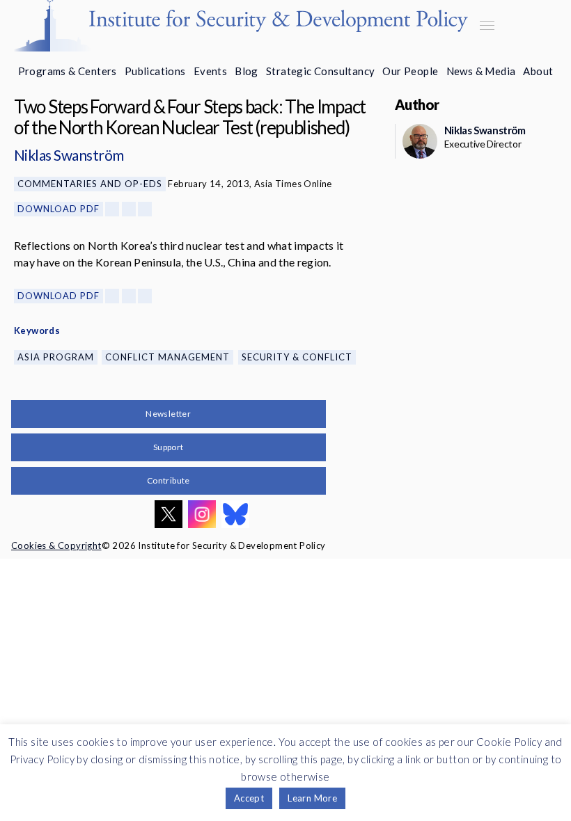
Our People (410, 71)
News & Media (481, 71)
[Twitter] (129, 209)
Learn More (312, 798)
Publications (155, 71)
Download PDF (58, 208)
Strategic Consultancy (320, 71)
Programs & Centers (67, 71)
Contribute (168, 480)
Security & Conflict (297, 356)
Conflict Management (167, 356)
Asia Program (55, 356)
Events (210, 71)
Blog (246, 71)
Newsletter (168, 413)
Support (168, 447)
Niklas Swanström (69, 155)
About (538, 71)
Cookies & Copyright (56, 545)
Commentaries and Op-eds (89, 183)
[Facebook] (112, 209)
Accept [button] (249, 798)
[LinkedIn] (145, 209)
